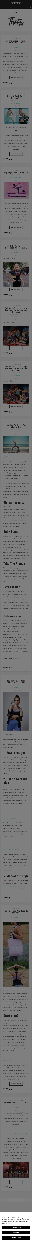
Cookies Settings (16, 1227)
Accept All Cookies (16, 1237)
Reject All (16, 1232)
